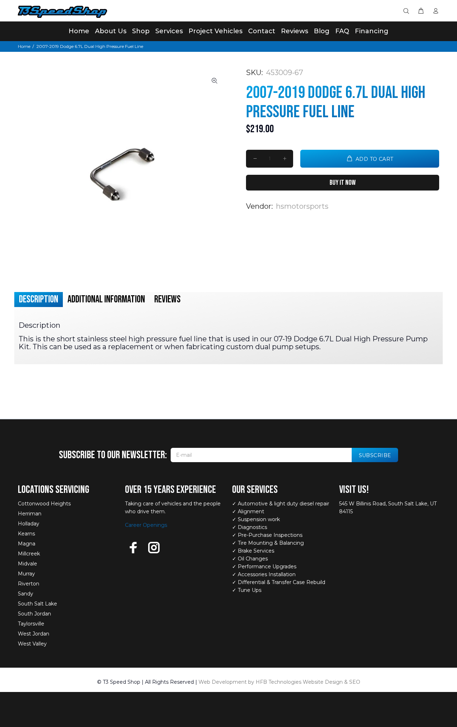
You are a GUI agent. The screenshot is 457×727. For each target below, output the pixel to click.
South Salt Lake (37, 603)
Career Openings (146, 525)
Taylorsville (31, 623)
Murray (26, 573)
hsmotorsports (302, 206)
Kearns (26, 533)
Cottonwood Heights (44, 503)
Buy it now (343, 182)
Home (24, 46)
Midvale (27, 563)
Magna (26, 543)
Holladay (28, 523)
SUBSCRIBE (375, 455)
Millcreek (29, 553)
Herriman (29, 513)
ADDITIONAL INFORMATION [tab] (106, 299)
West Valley (32, 644)
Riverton (28, 583)
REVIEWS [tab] (167, 299)
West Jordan (33, 633)
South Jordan (34, 613)
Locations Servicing (53, 489)
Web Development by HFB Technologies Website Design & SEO (279, 682)
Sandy (25, 593)
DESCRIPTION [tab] (38, 299)
